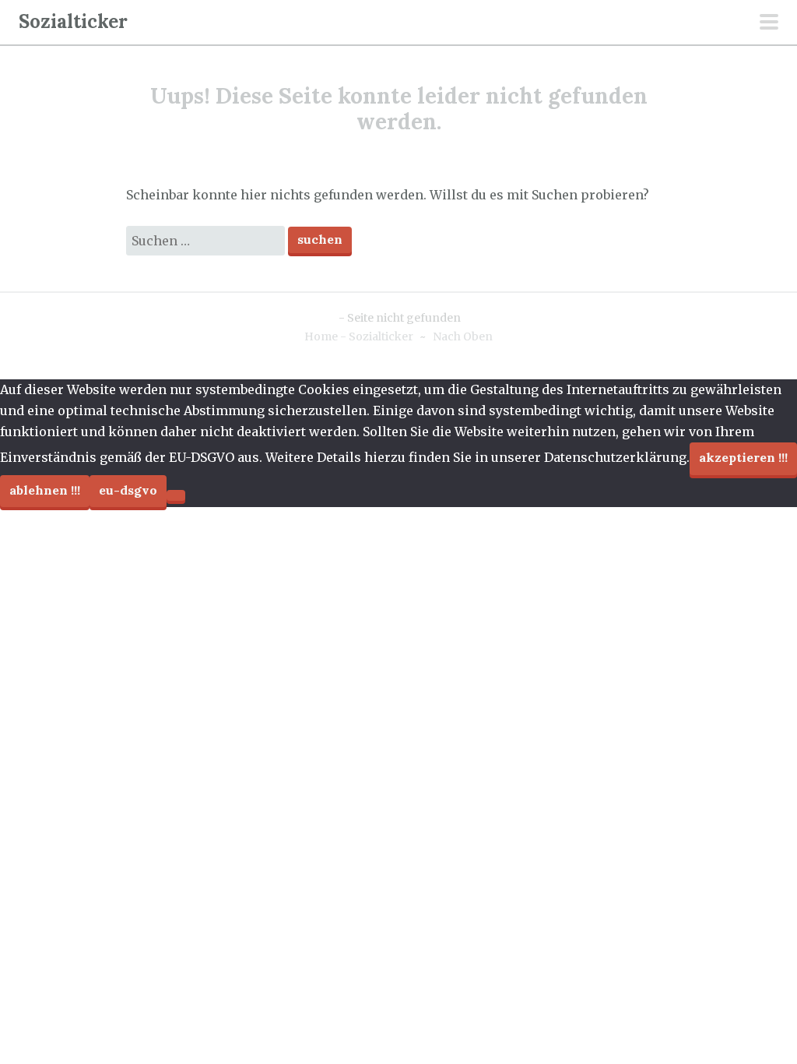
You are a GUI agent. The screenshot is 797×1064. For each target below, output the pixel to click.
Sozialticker (73, 21)
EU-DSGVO (128, 490)
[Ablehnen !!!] (176, 495)
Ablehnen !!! (44, 490)
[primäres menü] (769, 23)
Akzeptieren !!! (743, 457)
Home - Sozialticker (358, 336)
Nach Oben (463, 336)
